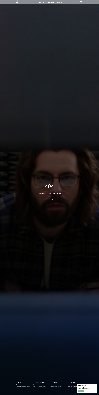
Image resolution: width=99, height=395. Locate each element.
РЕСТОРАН (59, 2)
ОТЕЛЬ (39, 2)
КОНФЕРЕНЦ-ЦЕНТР (48, 2)
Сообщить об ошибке (49, 199)
